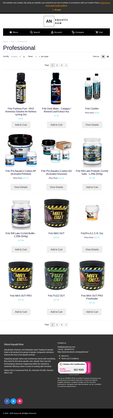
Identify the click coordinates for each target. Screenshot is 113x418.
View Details (92, 125)
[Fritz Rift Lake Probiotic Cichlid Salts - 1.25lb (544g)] (92, 150)
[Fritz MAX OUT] (56, 213)
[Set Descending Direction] (24, 56)
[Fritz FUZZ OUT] (56, 275)
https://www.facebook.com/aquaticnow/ (73, 352)
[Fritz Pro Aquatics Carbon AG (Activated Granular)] (56, 150)
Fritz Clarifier (92, 108)
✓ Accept (56, 10)
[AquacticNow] (56, 21)
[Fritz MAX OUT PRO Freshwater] (92, 275)
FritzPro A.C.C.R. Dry (92, 233)
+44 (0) (66, 349)
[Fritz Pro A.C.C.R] (92, 213)
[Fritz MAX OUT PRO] (21, 275)
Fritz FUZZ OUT (56, 295)
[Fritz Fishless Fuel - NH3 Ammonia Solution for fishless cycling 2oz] (21, 88)
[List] (107, 56)
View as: (96, 56)
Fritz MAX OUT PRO (21, 295)
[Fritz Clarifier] (92, 88)
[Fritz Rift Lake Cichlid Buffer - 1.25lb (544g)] (21, 213)
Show (30, 56)
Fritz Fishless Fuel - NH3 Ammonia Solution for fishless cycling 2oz (20, 111)
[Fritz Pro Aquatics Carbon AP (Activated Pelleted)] (21, 150)
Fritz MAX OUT (56, 233)
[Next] (66, 65)
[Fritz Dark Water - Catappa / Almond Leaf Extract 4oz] (56, 88)
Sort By (6, 56)
